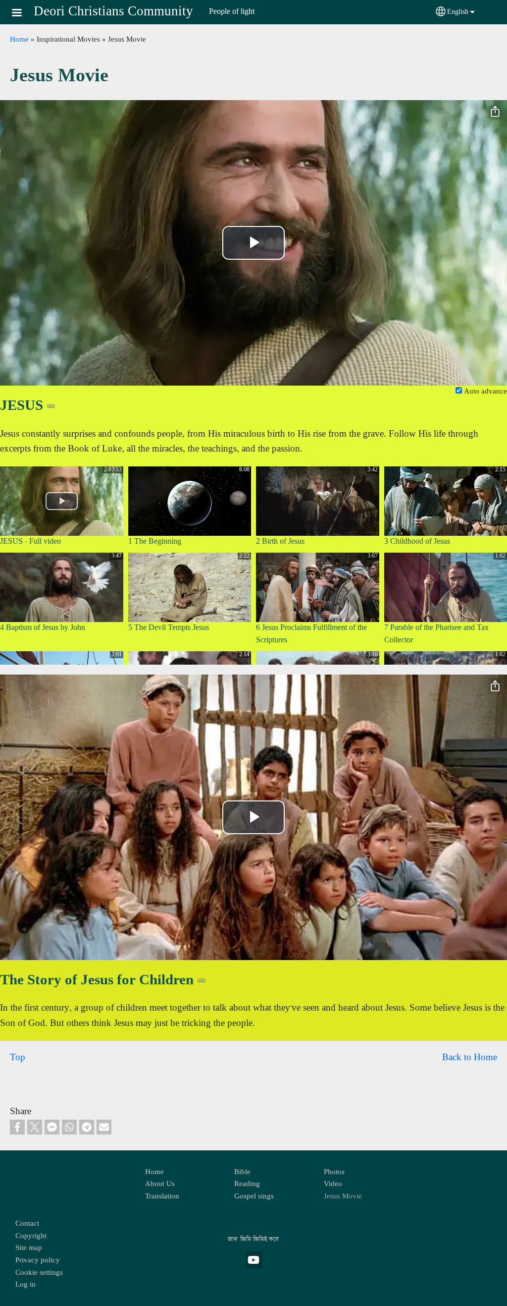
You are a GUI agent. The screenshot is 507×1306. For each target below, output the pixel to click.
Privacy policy (37, 1260)
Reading (247, 1184)
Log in (25, 1284)
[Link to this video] (51, 406)
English (457, 12)
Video (333, 1184)
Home (19, 39)
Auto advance (484, 391)
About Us (160, 1184)
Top (17, 1057)
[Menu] (23, 13)
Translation (162, 1196)
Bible (242, 1172)
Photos (334, 1172)
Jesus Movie (343, 1196)
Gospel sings (254, 1196)
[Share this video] (495, 112)
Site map (28, 1248)
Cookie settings (39, 1272)
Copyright (31, 1236)
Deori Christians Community (113, 11)
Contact (27, 1223)
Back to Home (469, 1057)
